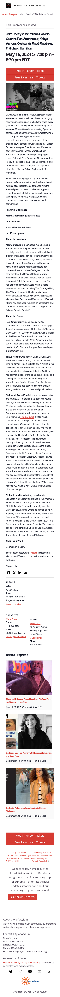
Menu (18, 5)
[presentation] (29, 678)
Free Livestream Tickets (30, 77)
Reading (17, 603)
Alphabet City (35, 623)
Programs (14, 14)
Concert (9, 603)
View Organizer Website (16, 636)
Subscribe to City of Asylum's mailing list (23, 962)
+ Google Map (36, 637)
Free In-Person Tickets (30, 71)
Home (4, 14)
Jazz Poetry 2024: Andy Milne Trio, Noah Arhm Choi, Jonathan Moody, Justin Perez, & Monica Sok (42, 856)
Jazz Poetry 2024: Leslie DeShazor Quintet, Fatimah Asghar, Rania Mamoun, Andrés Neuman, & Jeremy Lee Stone (19, 856)
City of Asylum (12, 619)
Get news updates (23, 897)
